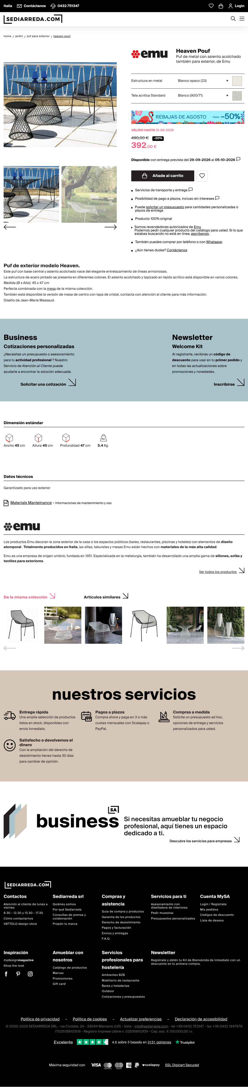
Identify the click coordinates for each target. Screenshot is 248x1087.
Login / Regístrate (213, 904)
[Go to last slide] (10, 227)
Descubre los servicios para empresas (201, 841)
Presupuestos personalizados (173, 918)
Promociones (63, 978)
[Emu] (149, 54)
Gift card (59, 984)
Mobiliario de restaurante (121, 980)
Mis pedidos (209, 909)
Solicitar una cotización (43, 384)
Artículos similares (102, 596)
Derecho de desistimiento (121, 922)
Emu (197, 227)
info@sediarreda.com (151, 1027)
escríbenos (200, 234)
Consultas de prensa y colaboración (69, 917)
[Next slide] (111, 227)
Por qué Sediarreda (67, 909)
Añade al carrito (167, 175)
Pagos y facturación (116, 928)
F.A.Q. (106, 938)
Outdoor (108, 991)
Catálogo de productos (70, 967)
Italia (8, 6)
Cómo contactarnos (18, 918)
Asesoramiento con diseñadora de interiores (169, 906)
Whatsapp (214, 242)
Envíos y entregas (115, 933)
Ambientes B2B (113, 975)
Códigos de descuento (217, 915)
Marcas (58, 973)
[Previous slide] (10, 648)
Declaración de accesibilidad (201, 1019)
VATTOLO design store (20, 923)
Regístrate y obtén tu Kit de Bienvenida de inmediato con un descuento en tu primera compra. (195, 962)
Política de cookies (90, 1019)
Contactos (15, 897)
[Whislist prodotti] (211, 6)
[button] (31, 194)
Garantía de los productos (121, 917)
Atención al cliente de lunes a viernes (26, 906)
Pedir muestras (162, 913)
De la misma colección (25, 596)
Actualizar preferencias (141, 1019)
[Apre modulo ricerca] (233, 19)
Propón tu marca (65, 923)
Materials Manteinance (31, 502)
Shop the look (14, 965)
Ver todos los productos (218, 572)
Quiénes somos (64, 904)
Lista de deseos (212, 920)
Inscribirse (224, 384)
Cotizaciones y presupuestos (123, 996)
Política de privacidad (40, 1019)
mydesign (19, 960)
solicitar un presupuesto (165, 207)
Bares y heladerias (116, 985)
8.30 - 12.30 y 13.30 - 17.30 (23, 913)
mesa (51, 289)
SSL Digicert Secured (182, 1065)
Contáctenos (177, 250)
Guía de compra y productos (123, 911)
